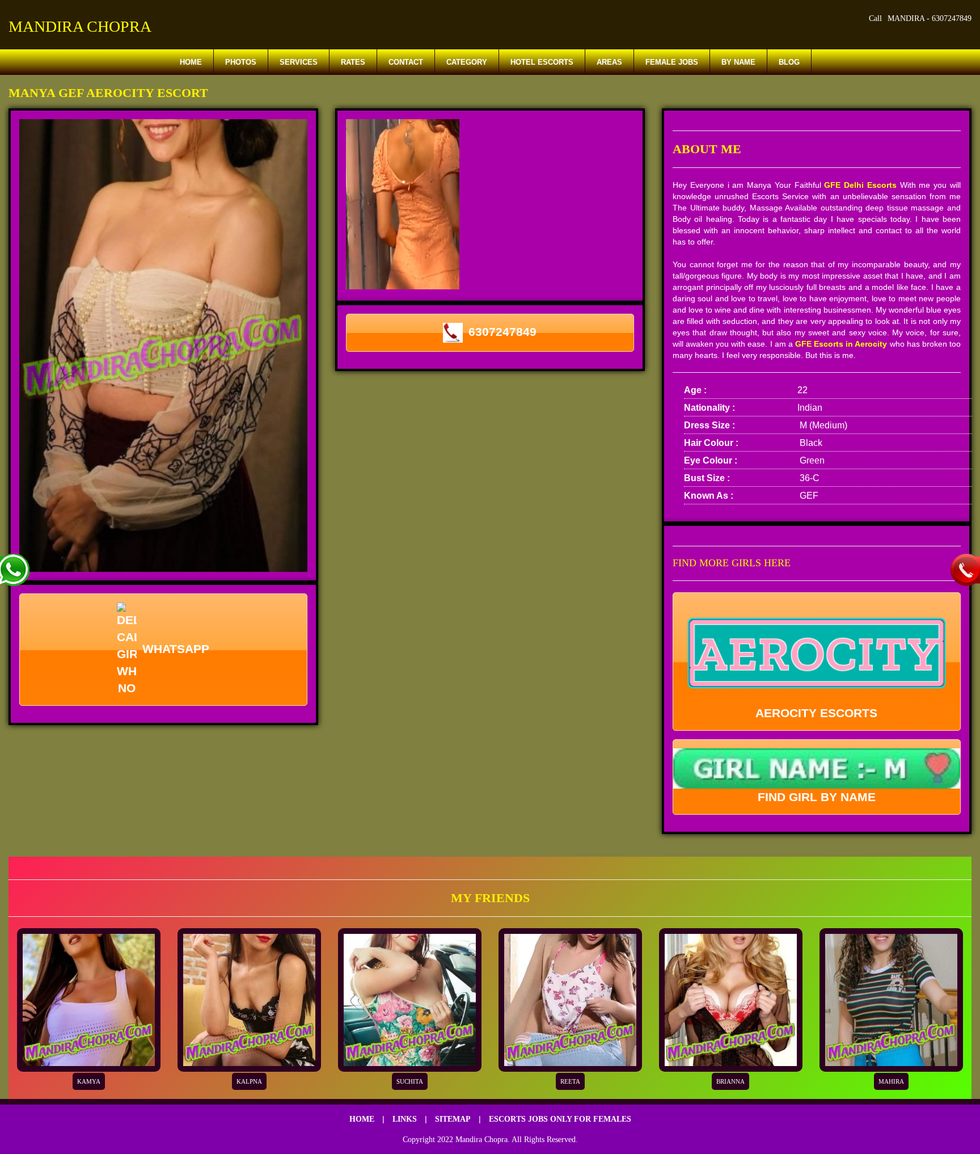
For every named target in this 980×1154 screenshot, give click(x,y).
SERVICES (299, 62)
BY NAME (738, 62)
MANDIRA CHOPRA (80, 26)
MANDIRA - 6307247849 (929, 18)
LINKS (404, 1119)
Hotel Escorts (541, 62)
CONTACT (405, 62)
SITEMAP (453, 1119)
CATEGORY (466, 62)
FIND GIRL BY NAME (817, 796)
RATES (353, 62)
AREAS (609, 62)
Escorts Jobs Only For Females (560, 1119)
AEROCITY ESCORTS (816, 712)
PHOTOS (240, 62)
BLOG (789, 62)
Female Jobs (671, 62)
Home (191, 62)
